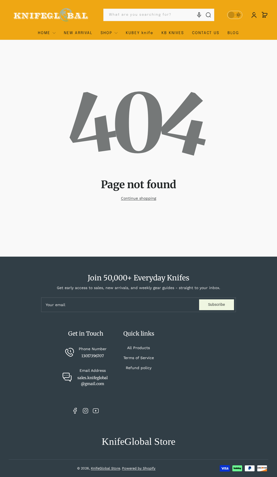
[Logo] (51, 15)
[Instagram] (85, 411)
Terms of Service (138, 358)
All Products (138, 348)
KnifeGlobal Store (105, 468)
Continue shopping (138, 198)
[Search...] (208, 15)
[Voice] (199, 15)
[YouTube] (96, 411)
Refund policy (138, 368)
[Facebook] (75, 411)
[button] (264, 15)
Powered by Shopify (139, 468)
